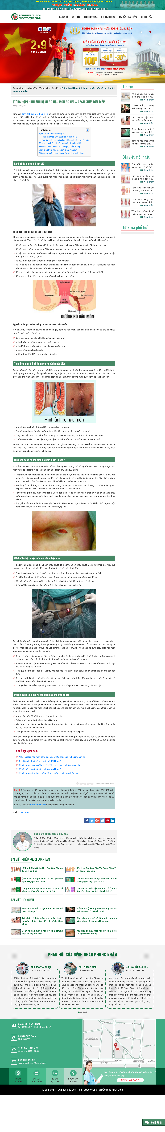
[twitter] (92, 820)
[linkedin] (112, 820)
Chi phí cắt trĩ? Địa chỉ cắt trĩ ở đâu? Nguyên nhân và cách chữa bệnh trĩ (96, 889)
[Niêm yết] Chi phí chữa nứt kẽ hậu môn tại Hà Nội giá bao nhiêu (42, 880)
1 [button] (78, 1012)
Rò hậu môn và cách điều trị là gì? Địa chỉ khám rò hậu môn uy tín (49, 765)
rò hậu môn (23, 812)
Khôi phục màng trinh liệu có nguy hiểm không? (142, 201)
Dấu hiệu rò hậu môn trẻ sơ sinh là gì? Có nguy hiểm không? (96, 932)
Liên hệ (144, 16)
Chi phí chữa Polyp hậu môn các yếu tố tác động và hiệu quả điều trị (96, 880)
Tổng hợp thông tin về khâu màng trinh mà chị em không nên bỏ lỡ (142, 212)
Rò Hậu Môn (53, 88)
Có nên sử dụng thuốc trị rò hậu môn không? (39, 769)
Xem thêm (149, 99)
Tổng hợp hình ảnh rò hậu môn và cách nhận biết (60, 143)
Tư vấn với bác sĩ (130, 1080)
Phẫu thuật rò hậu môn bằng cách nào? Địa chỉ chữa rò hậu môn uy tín (51, 757)
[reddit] (102, 820)
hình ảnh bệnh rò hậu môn (35, 114)
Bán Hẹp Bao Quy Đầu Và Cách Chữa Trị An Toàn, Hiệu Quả (96, 869)
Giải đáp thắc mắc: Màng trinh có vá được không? (142, 165)
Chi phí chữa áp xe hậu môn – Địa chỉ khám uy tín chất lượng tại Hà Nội (42, 889)
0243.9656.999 (38, 804)
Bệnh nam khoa (108, 16)
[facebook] (86, 820)
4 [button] (86, 1012)
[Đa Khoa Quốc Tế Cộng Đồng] (82, 53)
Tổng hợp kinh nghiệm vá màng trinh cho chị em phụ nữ (142, 189)
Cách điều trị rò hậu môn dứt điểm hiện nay (58, 150)
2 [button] (81, 1012)
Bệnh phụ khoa (90, 16)
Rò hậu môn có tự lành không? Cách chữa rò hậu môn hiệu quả (48, 773)
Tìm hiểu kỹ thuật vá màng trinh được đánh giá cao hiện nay (142, 177)
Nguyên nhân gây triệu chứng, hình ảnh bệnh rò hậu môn (65, 140)
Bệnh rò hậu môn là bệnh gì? (51, 133)
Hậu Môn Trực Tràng (128, 16)
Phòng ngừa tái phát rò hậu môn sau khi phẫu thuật (61, 153)
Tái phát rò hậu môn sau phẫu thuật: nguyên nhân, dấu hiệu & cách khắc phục (42, 921)
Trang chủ (63, 16)
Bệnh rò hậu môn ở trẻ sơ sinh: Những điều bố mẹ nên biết (42, 932)
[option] (35, 985)
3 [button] (83, 1012)
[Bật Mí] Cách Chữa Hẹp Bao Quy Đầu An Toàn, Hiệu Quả (42, 869)
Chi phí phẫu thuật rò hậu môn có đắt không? (39, 761)
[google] (97, 820)
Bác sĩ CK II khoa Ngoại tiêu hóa (51, 833)
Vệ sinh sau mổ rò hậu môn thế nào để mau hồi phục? (42, 910)
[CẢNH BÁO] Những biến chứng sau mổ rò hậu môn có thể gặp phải (96, 910)
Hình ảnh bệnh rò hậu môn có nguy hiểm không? (60, 146)
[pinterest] (107, 820)
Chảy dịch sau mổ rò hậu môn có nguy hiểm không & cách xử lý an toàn (96, 919)
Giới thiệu (76, 16)
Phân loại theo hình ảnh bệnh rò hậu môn (59, 137)
